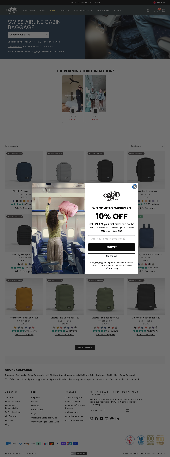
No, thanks (111, 256)
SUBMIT (112, 247)
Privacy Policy (111, 268)
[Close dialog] (134, 186)
